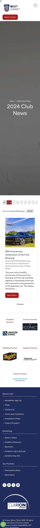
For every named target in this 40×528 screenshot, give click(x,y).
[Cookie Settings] (3, 524)
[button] (10, 17)
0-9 (29, 211)
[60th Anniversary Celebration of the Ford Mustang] (20, 257)
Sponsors (9, 446)
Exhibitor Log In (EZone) (15, 451)
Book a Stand (11, 437)
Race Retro (10, 475)
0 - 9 (9, 202)
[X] (4, 485)
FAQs (7, 405)
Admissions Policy (12, 418)
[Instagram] (13, 485)
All (4, 202)
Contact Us (10, 409)
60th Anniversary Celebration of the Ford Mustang (17, 254)
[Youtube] (18, 485)
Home (11, 101)
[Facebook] (9, 485)
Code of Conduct (12, 423)
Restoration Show (12, 470)
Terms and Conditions (14, 414)
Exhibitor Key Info (12, 456)
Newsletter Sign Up (13, 400)
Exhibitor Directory (13, 442)
